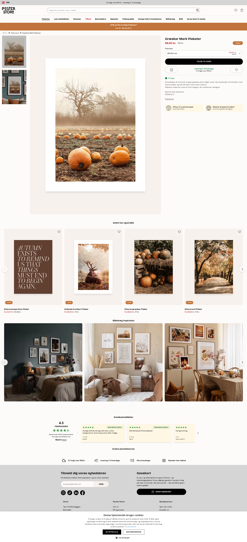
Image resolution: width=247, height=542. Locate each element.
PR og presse (118, 510)
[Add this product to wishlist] (236, 70)
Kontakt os (164, 510)
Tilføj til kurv (204, 61)
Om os (116, 507)
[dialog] (123, 526)
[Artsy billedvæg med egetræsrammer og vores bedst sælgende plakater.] (123, 362)
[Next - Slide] (242, 269)
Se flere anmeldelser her (123, 449)
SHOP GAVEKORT (163, 492)
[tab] (236, 10)
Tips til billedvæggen (71, 507)
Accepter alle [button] (112, 532)
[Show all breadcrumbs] (5, 33)
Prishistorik (169, 99)
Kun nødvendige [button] (133, 532)
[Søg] (197, 10)
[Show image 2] (14, 87)
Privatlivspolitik (130, 527)
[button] (123, 537)
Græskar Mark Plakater (31, 33)
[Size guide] (171, 70)
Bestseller (67, 510)
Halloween (15, 33)
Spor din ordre (166, 507)
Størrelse (169, 48)
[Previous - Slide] (5, 269)
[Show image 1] (14, 52)
